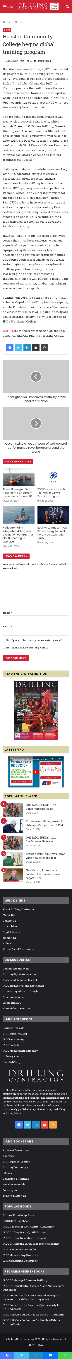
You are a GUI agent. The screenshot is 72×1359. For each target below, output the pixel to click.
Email (7, 626)
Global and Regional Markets (20, 980)
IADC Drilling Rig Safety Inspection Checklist (31, 1243)
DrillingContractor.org (21, 1339)
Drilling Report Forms (16, 1161)
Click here (10, 331)
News (18, 22)
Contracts (9, 1156)
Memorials (9, 937)
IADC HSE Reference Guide (19, 1249)
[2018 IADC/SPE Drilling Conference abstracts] (13, 810)
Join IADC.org (11, 1062)
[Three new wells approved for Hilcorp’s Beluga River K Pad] (13, 826)
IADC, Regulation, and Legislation (23, 985)
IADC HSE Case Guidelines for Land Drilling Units (33, 1314)
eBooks (7, 1173)
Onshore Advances (14, 997)
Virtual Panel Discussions (19, 949)
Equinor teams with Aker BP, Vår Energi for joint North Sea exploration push (52, 533)
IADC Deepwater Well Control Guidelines (28, 1226)
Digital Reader (11, 932)
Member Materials (14, 1184)
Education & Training (16, 1178)
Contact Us (9, 920)
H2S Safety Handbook (16, 1221)
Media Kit (9, 915)
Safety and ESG (12, 1002)
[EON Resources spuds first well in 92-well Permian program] (53, 477)
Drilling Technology (15, 1167)
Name (7, 612)
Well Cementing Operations (20, 1260)
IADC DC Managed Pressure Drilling (25, 1280)
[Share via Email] (36, 347)
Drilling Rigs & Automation (19, 974)
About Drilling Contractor (18, 909)
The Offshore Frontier (16, 1008)
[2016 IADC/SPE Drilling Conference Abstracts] (13, 843)
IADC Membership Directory (20, 1050)
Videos (7, 943)
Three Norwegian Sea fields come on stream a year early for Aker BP (17, 492)
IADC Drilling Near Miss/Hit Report (24, 1238)
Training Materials (14, 1195)
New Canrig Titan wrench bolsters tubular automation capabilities (44, 874)
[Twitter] (18, 347)
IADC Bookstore (12, 1045)
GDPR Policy (36, 1345)
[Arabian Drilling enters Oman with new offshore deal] (13, 859)
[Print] (44, 347)
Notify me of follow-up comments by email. (34, 640)
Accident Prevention (16, 1150)
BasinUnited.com (13, 1028)
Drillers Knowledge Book (18, 1215)
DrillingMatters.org (15, 1033)
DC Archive (10, 926)
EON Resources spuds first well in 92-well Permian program (51, 492)
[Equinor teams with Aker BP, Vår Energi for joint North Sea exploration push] (53, 515)
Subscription (11, 1190)
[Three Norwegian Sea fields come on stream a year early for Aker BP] (19, 477)
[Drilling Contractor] (37, 6)
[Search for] (67, 8)
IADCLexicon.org (13, 1039)
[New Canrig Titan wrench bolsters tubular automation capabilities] (13, 875)
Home (9, 22)
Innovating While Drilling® (20, 991)
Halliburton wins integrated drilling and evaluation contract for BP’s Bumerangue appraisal (18, 534)
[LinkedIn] (27, 347)
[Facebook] (9, 347)
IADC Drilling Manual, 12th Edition (24, 1232)
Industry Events (13, 1056)
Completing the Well (16, 968)
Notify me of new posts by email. (27, 647)
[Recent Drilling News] (36, 738)
